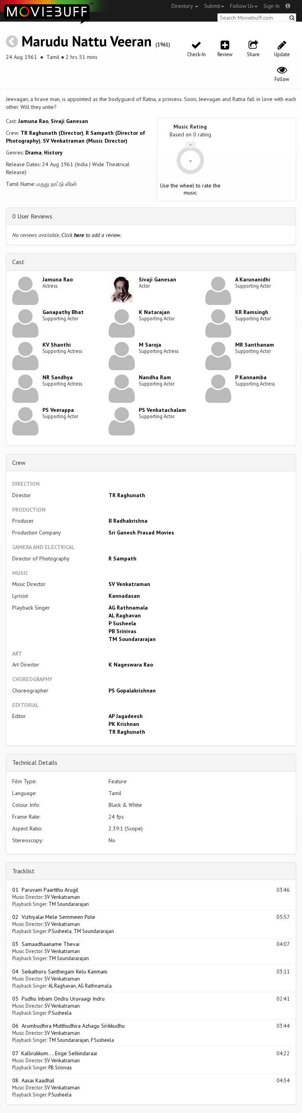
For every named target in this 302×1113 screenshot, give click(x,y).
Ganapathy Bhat (63, 312)
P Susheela (122, 623)
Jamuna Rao (33, 121)
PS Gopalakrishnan (132, 690)
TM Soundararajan (132, 639)
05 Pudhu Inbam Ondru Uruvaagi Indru (58, 998)
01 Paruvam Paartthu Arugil (45, 889)
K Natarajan (154, 312)
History (53, 152)
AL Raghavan (125, 615)
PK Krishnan (124, 723)
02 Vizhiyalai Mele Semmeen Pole (53, 916)
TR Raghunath (127, 495)
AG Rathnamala (128, 607)
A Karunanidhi (252, 279)
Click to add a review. (91, 235)
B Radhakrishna (128, 520)
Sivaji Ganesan (69, 121)
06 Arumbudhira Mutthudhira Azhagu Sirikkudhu (68, 1025)
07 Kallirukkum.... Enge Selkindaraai (54, 1053)
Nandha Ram (155, 377)
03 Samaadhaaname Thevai (45, 944)
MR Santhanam (254, 344)
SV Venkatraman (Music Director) (85, 140)
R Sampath (122, 558)
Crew (19, 463)
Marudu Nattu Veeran (87, 41)
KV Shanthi (56, 344)
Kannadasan (124, 595)
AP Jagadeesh (126, 716)
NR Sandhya (57, 377)
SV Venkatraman (129, 584)
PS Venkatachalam (162, 409)
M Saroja (150, 344)
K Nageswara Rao (131, 664)
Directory (182, 5)
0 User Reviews (32, 216)
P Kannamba (251, 377)
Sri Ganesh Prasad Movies (141, 532)
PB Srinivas (122, 631)
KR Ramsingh (251, 312)
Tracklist (23, 871)
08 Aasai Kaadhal (33, 1080)
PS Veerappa (58, 409)
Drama (33, 152)
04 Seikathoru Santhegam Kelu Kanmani (59, 971)
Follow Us (242, 5)
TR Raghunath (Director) (51, 132)
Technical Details (34, 762)
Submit (212, 5)
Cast (18, 262)
